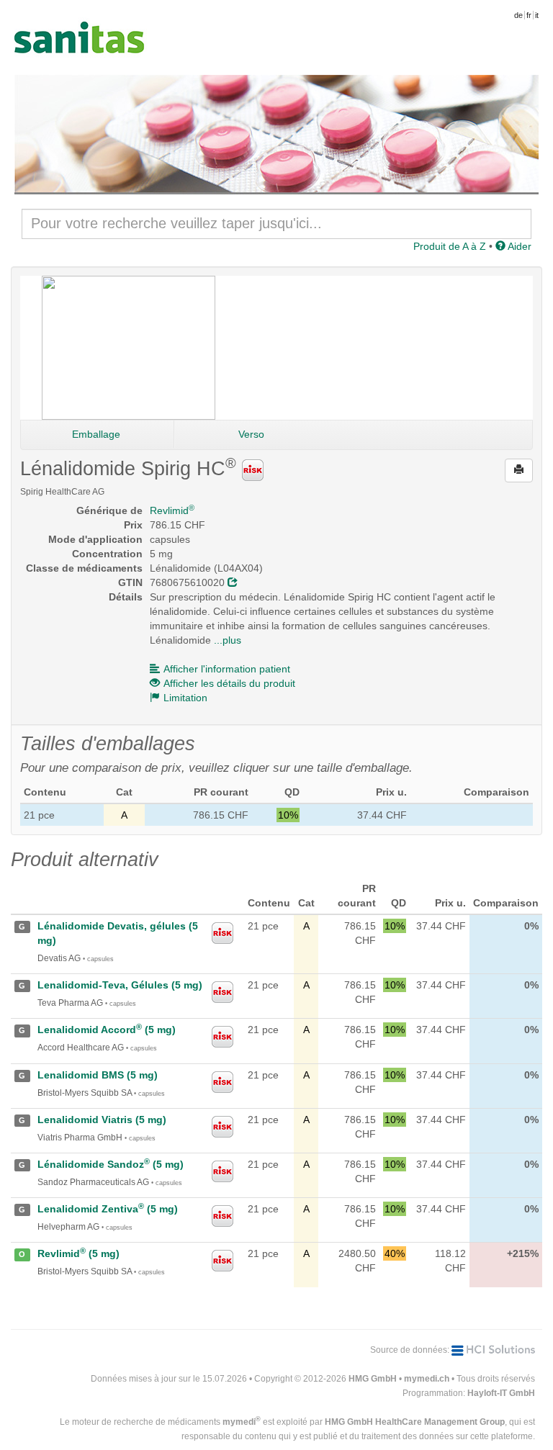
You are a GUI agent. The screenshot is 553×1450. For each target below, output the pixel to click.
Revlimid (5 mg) (78, 1253)
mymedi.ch (426, 1379)
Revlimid (172, 510)
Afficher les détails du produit (229, 683)
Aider (518, 246)
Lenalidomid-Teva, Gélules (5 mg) (119, 985)
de (518, 15)
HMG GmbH (373, 1379)
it (537, 15)
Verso (251, 434)
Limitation (185, 697)
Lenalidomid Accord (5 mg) (106, 1029)
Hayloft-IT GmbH (501, 1393)
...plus (227, 640)
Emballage (96, 434)
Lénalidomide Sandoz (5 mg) (110, 1164)
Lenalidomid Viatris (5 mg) (101, 1119)
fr (528, 15)
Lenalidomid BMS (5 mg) (97, 1075)
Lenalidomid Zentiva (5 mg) (107, 1209)
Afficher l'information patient (226, 669)
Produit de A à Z (449, 246)
